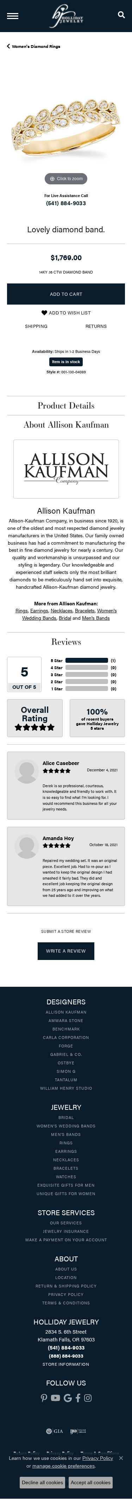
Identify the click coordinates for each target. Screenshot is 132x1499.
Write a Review (66, 951)
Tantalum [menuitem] (66, 1079)
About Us (66, 1269)
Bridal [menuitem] (66, 1117)
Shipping (36, 326)
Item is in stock (66, 361)
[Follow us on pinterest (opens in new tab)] (44, 1398)
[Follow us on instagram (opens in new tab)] (88, 1398)
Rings (21, 610)
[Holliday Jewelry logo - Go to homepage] (66, 16)
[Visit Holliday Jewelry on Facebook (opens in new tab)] (78, 1398)
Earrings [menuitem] (66, 1151)
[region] (66, 128)
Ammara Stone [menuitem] (66, 1020)
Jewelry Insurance (66, 1231)
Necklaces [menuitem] (66, 1159)
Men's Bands (96, 617)
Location (66, 1277)
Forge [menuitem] (66, 1045)
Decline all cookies (42, 1482)
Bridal (65, 617)
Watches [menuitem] (66, 1176)
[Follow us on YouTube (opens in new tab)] (55, 1398)
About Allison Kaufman (66, 424)
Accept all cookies (91, 1482)
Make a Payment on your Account (66, 1239)
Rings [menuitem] (66, 1142)
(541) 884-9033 (66, 203)
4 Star (57, 667)
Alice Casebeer (61, 762)
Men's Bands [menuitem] (66, 1134)
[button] (121, 16)
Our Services (66, 1222)
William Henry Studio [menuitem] (66, 1088)
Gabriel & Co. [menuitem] (66, 1054)
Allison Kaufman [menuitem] (66, 1012)
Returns (96, 326)
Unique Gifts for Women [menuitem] (66, 1193)
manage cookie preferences (63, 1466)
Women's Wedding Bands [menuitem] (66, 1125)
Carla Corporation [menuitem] (66, 1037)
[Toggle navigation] (12, 16)
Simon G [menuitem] (66, 1071)
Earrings (39, 610)
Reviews (66, 642)
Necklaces (62, 610)
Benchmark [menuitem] (66, 1029)
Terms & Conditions (66, 1302)
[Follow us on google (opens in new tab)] (68, 1398)
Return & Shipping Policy (66, 1286)
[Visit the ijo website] (78, 1431)
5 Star (57, 660)
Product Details (66, 405)
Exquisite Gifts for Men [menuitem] (66, 1185)
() (113, 660)
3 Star (57, 674)
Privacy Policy (66, 1294)
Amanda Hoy (58, 838)
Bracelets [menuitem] (66, 1168)
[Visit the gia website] (54, 1431)
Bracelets (85, 610)
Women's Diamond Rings (36, 46)
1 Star (57, 688)
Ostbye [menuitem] (66, 1062)
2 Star (57, 681)
